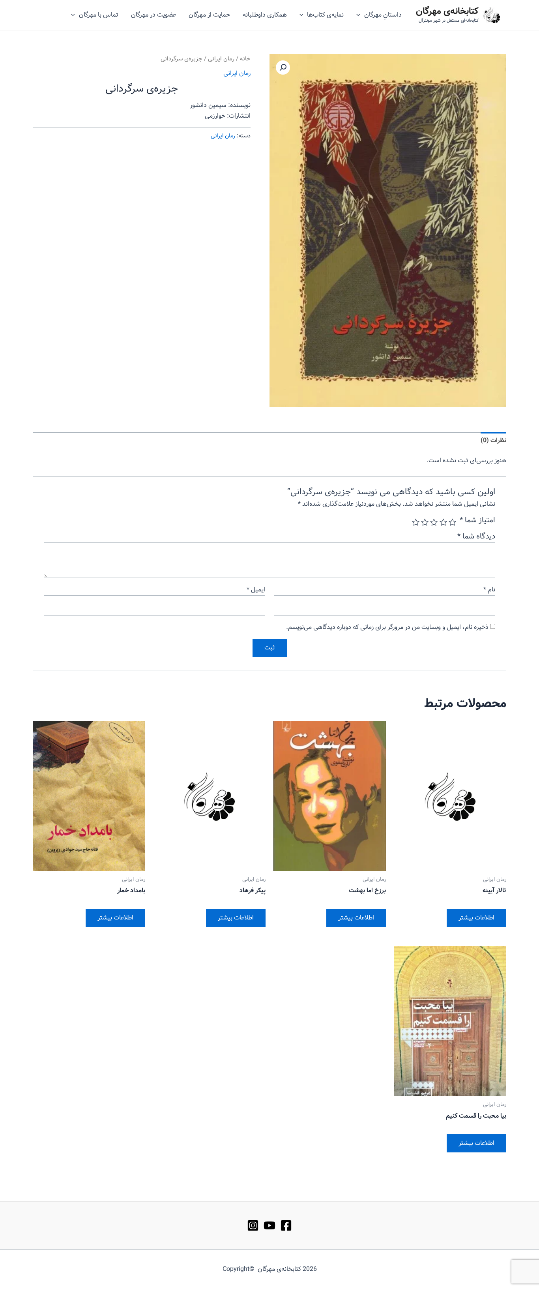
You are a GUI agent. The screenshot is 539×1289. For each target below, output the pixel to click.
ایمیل (256, 590)
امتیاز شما (477, 520)
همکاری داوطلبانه (265, 15)
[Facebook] (286, 1225)
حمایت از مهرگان (209, 15)
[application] (360, 15)
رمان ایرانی (221, 59)
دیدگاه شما (476, 536)
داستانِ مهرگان (383, 15)
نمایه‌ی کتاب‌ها (325, 15)
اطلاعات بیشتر (476, 918)
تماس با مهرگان (98, 15)
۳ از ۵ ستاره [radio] (434, 522)
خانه (245, 59)
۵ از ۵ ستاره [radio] (415, 522)
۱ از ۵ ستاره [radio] (452, 522)
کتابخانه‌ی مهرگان (447, 11)
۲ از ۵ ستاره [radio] (443, 522)
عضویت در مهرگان (153, 15)
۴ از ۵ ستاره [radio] (425, 522)
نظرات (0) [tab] (493, 440)
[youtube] (269, 1225)
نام (489, 590)
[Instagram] (253, 1225)
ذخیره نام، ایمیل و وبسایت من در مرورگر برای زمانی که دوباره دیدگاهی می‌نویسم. (387, 627)
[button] (283, 67)
